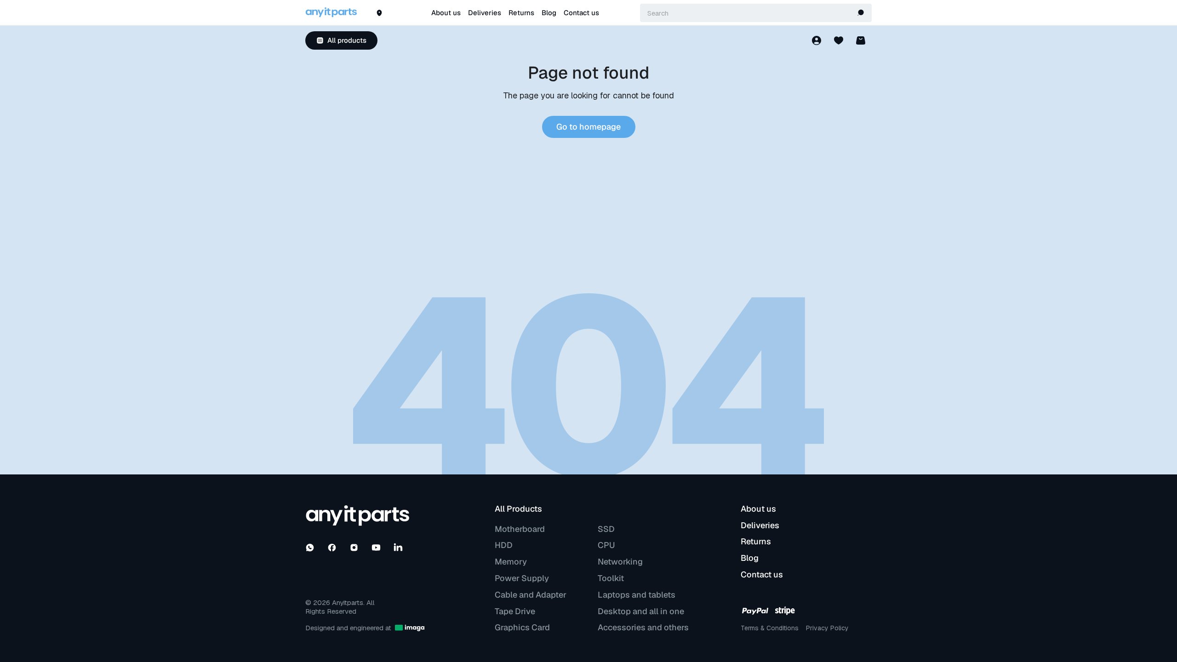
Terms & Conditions (770, 628)
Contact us (581, 13)
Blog (549, 13)
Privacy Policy (827, 628)
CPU (606, 545)
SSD (606, 529)
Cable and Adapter (530, 594)
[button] (860, 13)
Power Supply (522, 578)
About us (446, 13)
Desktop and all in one (641, 611)
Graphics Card (522, 627)
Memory (511, 561)
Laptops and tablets (636, 594)
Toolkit (611, 578)
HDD (504, 545)
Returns (521, 13)
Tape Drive (515, 611)
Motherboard (520, 529)
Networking (620, 561)
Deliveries (484, 13)
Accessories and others (643, 627)
